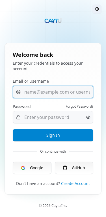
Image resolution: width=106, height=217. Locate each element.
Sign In (53, 135)
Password (22, 106)
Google (36, 167)
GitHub (78, 167)
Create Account (75, 183)
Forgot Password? (79, 106)
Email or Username (31, 81)
